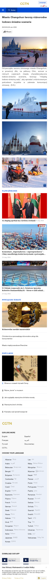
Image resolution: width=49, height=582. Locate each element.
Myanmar (36, 471)
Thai (31, 522)
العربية (26, 440)
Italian (10, 533)
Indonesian (15, 530)
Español (27, 436)
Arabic (10, 463)
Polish (32, 483)
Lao (31, 459)
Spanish (34, 510)
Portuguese (36, 486)
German (11, 506)
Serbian (33, 502)
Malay (35, 463)
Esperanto (12, 494)
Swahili (34, 514)
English (4, 436)
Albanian (10, 459)
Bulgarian (12, 475)
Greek (10, 510)
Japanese (11, 537)
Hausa (10, 514)
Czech (10, 486)
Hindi (9, 522)
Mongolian (35, 467)
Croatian (11, 483)
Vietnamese (36, 537)
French (10, 502)
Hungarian (12, 526)
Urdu (31, 533)
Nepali (32, 475)
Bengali (9, 471)
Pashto (32, 490)
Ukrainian (35, 530)
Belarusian (13, 467)
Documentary (29, 444)
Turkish (33, 526)
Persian (33, 479)
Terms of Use (18, 578)
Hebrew (10, 518)
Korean (10, 541)
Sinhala (33, 506)
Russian (34, 498)
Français (5, 440)
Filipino (10, 498)
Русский (5, 444)
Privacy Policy (6, 578)
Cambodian (10, 479)
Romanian (34, 494)
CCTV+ (4, 448)
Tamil (32, 518)
